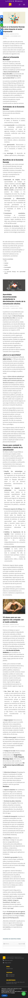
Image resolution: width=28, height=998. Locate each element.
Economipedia (7, 267)
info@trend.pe (9, 968)
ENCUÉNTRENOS (10, 980)
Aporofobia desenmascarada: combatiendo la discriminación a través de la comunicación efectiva (14, 299)
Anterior (7, 943)
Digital (5, 38)
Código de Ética (7, 962)
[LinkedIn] (1, 22)
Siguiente (21, 943)
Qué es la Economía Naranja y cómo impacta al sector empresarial (14, 29)
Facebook (19, 898)
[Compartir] (1, 33)
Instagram (15, 900)
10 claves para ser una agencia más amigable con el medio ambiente (13, 620)
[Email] (1, 28)
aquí (12, 908)
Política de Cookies (8, 960)
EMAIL (8, 966)
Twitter (5, 900)
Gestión (6, 265)
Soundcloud (6, 902)
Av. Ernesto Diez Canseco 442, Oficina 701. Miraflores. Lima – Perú (15, 983)
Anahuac (6, 263)
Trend (20, 308)
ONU (5, 261)
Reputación (21, 626)
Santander (6, 269)
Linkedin (9, 900)
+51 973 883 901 (11, 976)
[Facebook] (1, 16)
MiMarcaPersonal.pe (19, 958)
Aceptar (4, 995)
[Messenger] (1, 30)
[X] (1, 19)
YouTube (13, 902)
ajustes (13, 992)
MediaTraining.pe (10, 958)
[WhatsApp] (1, 25)
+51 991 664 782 (11, 974)
